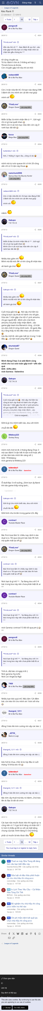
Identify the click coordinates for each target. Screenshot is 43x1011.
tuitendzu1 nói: (9, 151)
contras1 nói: (8, 564)
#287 (40, 282)
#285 (40, 184)
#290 (40, 444)
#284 (40, 144)
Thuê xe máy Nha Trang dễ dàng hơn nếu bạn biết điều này (23, 862)
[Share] (35, 35)
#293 (40, 557)
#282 (40, 84)
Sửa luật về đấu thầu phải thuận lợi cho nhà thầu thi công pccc (23, 877)
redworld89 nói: (9, 191)
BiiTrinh (10, 895)
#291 (40, 477)
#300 (40, 817)
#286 (40, 229)
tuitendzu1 (7, 14)
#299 (40, 781)
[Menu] (3, 2)
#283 (40, 114)
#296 (40, 693)
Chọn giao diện (9, 978)
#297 (40, 720)
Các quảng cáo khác (31, 866)
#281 (40, 35)
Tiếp (34, 19)
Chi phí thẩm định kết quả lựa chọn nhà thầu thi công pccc (22, 919)
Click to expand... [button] (22, 415)
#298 (40, 742)
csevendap (11, 881)
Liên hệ (4, 988)
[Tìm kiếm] (40, 2)
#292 (40, 529)
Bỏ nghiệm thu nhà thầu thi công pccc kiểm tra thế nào (23, 905)
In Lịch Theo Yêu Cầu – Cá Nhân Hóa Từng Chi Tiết (23, 891)
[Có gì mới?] (35, 2)
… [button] (18, 19)
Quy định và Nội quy (8, 992)
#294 (40, 603)
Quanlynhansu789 (14, 866)
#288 (40, 355)
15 (22, 19)
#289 (40, 388)
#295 (40, 647)
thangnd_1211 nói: (11, 749)
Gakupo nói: (8, 289)
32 (29, 19)
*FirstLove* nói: (9, 42)
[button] (21, 983)
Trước (9, 19)
